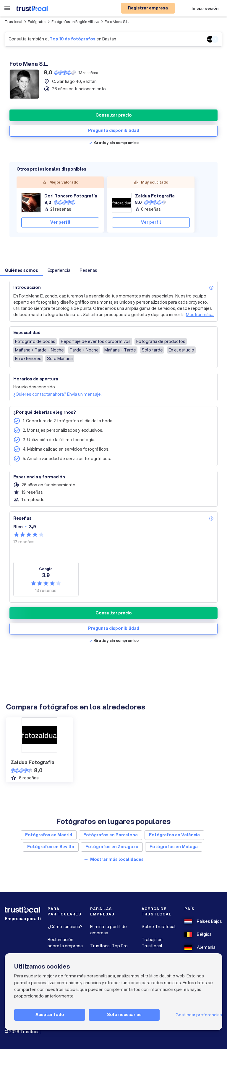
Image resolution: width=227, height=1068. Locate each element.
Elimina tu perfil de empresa (108, 930)
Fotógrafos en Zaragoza (111, 847)
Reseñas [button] (88, 270)
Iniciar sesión (205, 8)
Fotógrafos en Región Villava (75, 21)
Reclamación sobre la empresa (65, 943)
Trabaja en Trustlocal (152, 943)
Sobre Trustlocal (159, 927)
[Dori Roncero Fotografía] (31, 202)
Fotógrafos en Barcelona (110, 835)
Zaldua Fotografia (155, 196)
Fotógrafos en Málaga (174, 847)
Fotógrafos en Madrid (48, 835)
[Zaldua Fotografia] (122, 202)
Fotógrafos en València (174, 835)
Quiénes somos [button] (21, 270)
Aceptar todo (49, 1015)
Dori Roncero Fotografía (70, 196)
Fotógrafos (37, 21)
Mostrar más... (200, 315)
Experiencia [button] (59, 270)
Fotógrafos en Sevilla (50, 847)
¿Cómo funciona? (65, 927)
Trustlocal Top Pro (109, 946)
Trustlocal (13, 21)
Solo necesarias (124, 1015)
